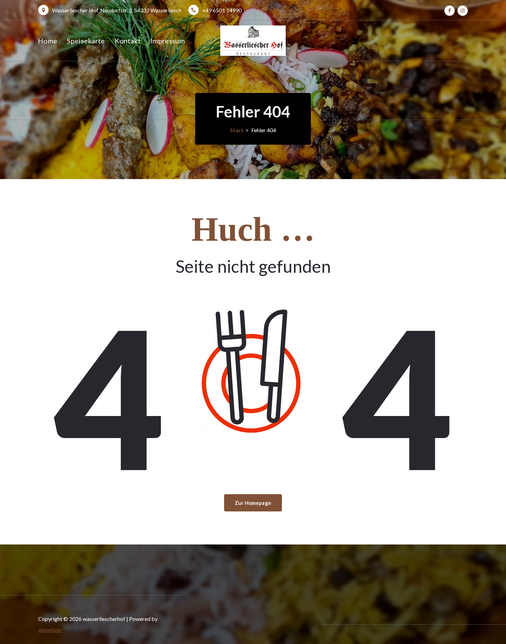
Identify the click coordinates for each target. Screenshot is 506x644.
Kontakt (128, 41)
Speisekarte (86, 41)
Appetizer (50, 629)
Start (236, 130)
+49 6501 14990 (222, 10)
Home (47, 41)
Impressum (167, 41)
